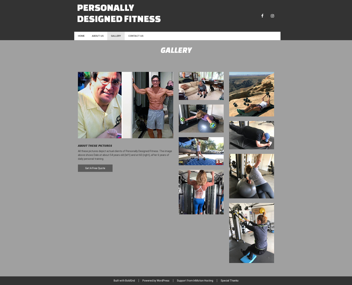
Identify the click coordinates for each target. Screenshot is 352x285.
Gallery (116, 35)
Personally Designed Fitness (119, 13)
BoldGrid (130, 280)
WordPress (163, 280)
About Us (98, 35)
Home (81, 35)
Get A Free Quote (95, 168)
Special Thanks (230, 280)
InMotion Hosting (203, 280)
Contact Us (135, 35)
